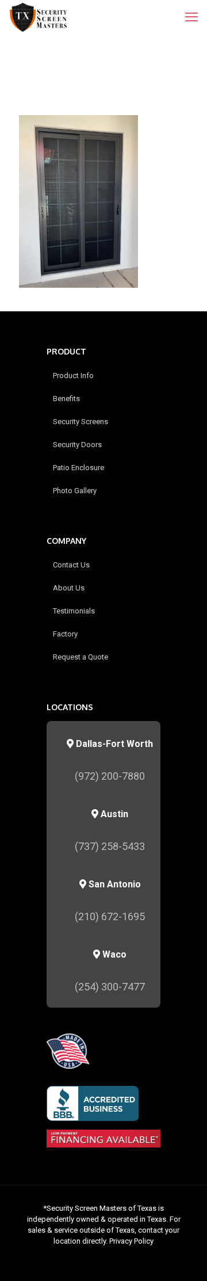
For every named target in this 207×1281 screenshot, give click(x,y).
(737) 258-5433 (110, 846)
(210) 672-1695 (110, 916)
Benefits (66, 398)
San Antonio (113, 884)
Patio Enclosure (78, 467)
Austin (113, 814)
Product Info (73, 375)
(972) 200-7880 (110, 776)
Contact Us (71, 565)
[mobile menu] (191, 17)
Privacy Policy (131, 1241)
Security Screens (80, 421)
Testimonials (74, 611)
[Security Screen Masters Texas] (38, 17)
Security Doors (77, 444)
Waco (113, 954)
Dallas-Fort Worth (113, 743)
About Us (69, 588)
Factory (65, 634)
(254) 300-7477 (110, 987)
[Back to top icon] (183, 1257)
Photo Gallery (75, 490)
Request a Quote (80, 657)
